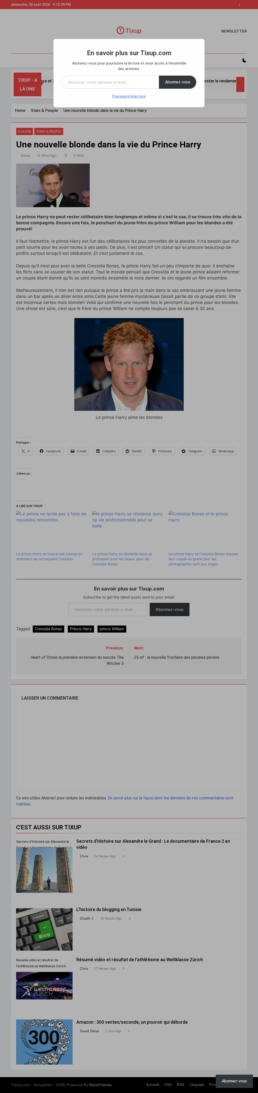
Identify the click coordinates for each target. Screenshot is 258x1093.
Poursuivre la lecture (129, 96)
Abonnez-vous (177, 82)
